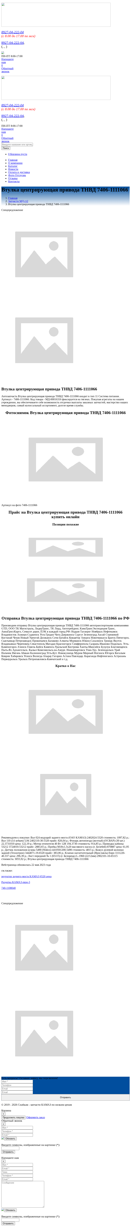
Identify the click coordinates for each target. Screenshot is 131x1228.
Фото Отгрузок (17, 175)
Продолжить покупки (13, 1117)
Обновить (10, 1138)
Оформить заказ (35, 1117)
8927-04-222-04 (12, 32)
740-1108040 (8, 888)
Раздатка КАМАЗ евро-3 (15, 882)
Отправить (65, 1097)
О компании (15, 163)
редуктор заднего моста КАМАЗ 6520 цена (26, 876)
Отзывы (13, 178)
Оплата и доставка (19, 172)
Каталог (13, 166)
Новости (13, 169)
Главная (12, 159)
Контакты (14, 181)
